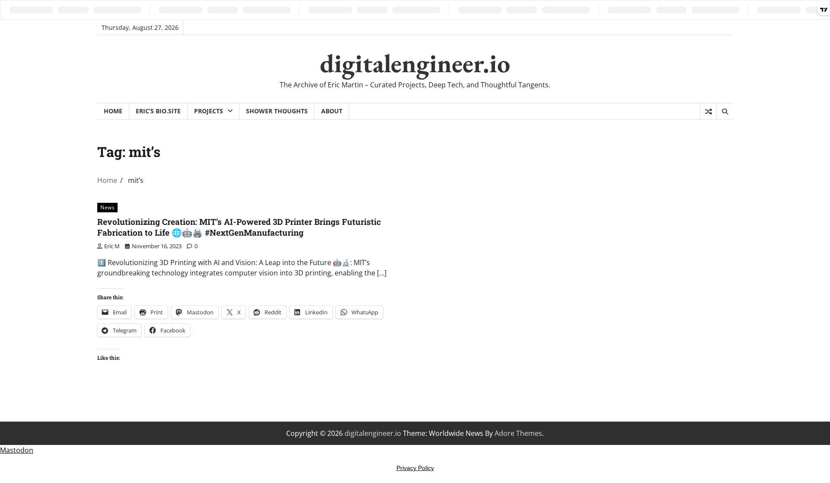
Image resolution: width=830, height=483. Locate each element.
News (107, 207)
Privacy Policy (415, 467)
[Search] (724, 111)
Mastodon (16, 450)
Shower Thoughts (277, 111)
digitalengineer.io (415, 63)
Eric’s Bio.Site (158, 111)
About (331, 111)
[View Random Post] (708, 111)
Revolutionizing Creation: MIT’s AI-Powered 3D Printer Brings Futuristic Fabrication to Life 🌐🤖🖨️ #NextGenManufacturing (239, 227)
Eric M (112, 246)
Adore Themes (518, 433)
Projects (208, 111)
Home (113, 111)
